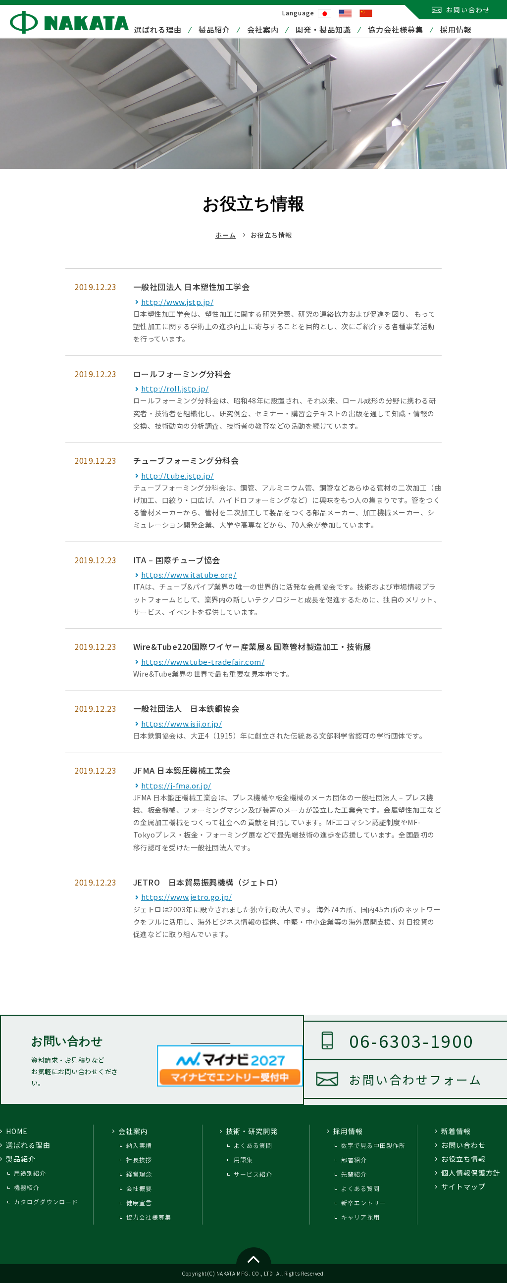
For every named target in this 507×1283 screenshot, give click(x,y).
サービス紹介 (253, 1174)
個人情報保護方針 (471, 1173)
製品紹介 (214, 29)
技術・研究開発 (252, 1131)
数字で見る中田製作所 (373, 1145)
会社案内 (263, 29)
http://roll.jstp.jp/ (175, 388)
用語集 (243, 1159)
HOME (17, 1131)
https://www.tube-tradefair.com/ (203, 661)
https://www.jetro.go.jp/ (186, 896)
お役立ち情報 (463, 1159)
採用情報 (456, 29)
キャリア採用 (360, 1217)
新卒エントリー (363, 1202)
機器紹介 (27, 1187)
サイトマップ (463, 1186)
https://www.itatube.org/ (189, 574)
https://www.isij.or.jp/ (181, 723)
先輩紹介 (354, 1174)
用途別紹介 (30, 1173)
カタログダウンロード (46, 1201)
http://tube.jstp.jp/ (177, 475)
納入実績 (139, 1145)
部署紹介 (354, 1159)
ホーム (225, 235)
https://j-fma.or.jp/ (176, 785)
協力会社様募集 (395, 29)
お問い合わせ (468, 9)
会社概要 (139, 1188)
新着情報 (456, 1131)
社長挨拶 (139, 1159)
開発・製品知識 (323, 29)
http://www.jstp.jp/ (177, 301)
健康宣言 (139, 1202)
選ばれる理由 (158, 29)
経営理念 (139, 1174)
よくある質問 (253, 1145)
